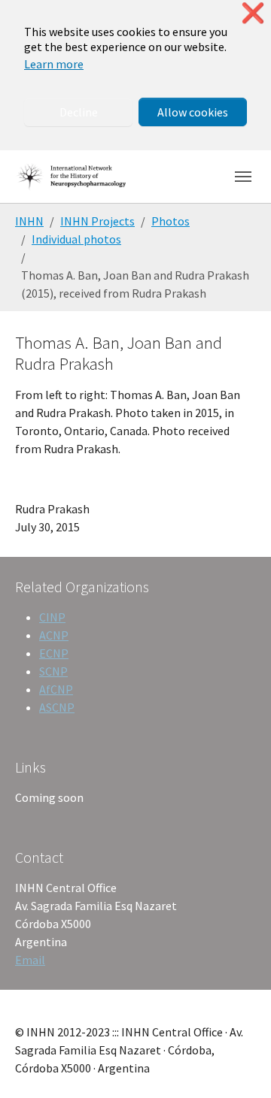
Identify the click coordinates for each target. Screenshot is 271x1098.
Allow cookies (192, 111)
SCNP (53, 671)
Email (30, 959)
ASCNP (57, 707)
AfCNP (56, 689)
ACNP (54, 635)
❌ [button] (253, 13)
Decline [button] (78, 111)
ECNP (54, 653)
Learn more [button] (54, 63)
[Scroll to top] (238, 1065)
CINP (52, 617)
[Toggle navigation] (243, 176)
